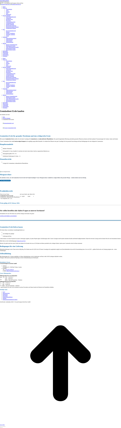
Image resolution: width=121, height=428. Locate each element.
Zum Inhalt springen (4, 0)
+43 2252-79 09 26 (9, 269)
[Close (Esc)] (0, 426)
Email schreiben (64, 218)
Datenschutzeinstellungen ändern (10, 299)
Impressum (5, 294)
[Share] (2, 426)
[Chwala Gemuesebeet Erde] (8, 127)
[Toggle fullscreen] (3, 426)
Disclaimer (5, 295)
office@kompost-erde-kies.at (12, 271)
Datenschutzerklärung (7, 297)
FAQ (4, 292)
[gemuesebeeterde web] (7, 123)
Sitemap (4, 298)
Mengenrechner (6, 293)
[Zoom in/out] (4, 426)
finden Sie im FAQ (21, 241)
